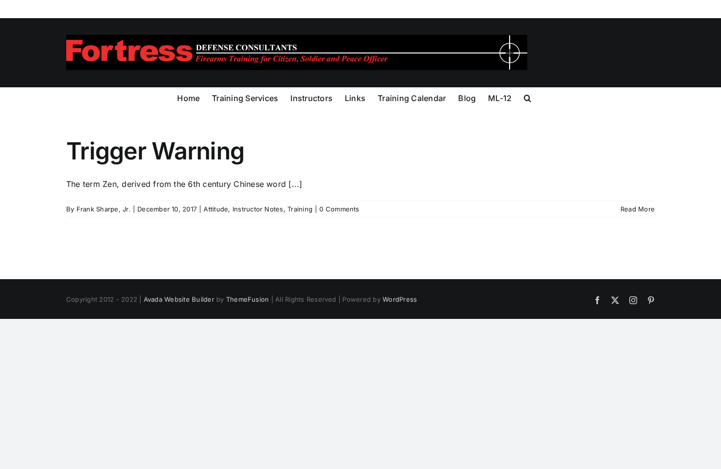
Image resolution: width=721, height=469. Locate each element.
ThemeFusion (247, 299)
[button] (527, 97)
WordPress (400, 299)
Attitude (216, 209)
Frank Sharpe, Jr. (103, 209)
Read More (637, 209)
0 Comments (339, 209)
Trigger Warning (155, 150)
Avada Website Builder (179, 299)
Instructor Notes (257, 209)
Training (299, 209)
